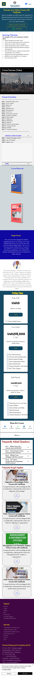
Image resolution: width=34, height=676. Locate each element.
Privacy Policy (7, 669)
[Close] (32, 666)
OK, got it (25, 673)
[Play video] (17, 82)
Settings (9, 673)
